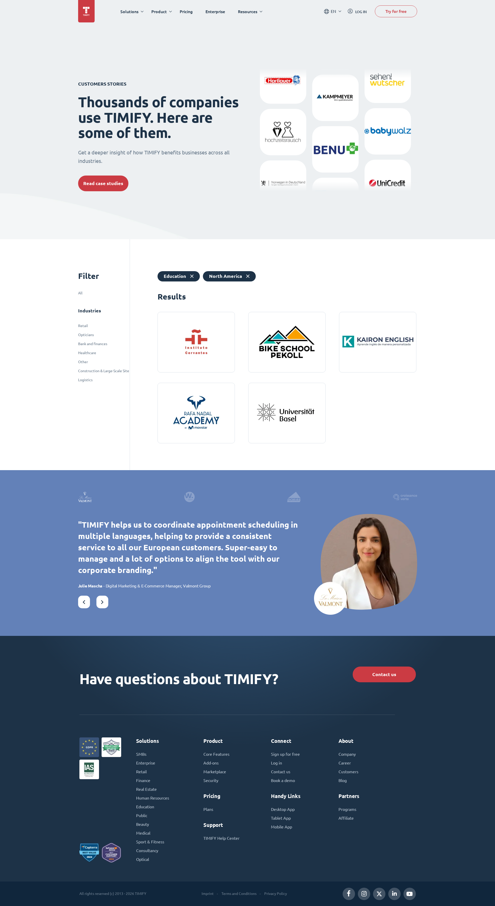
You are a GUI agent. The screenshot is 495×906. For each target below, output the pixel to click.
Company (347, 754)
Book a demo (283, 780)
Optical (142, 859)
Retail (83, 326)
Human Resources (152, 798)
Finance (143, 780)
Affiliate (346, 818)
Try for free (396, 11)
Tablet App (281, 818)
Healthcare (87, 353)
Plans (208, 809)
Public (141, 815)
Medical (143, 833)
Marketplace (214, 771)
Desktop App (283, 809)
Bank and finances (92, 344)
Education (145, 806)
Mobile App (281, 827)
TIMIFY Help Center (221, 838)
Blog (343, 780)
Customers (348, 771)
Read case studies (103, 183)
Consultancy (147, 850)
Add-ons (211, 763)
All (80, 293)
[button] (84, 602)
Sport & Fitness (150, 841)
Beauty (142, 824)
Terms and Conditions (239, 894)
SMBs (141, 754)
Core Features (216, 754)
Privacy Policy (275, 894)
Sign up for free (285, 754)
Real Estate (146, 789)
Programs (347, 809)
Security (210, 780)
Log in (276, 763)
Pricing (186, 11)
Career (345, 763)
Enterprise (215, 11)
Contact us (384, 674)
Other (83, 362)
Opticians (86, 335)
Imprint (208, 894)
